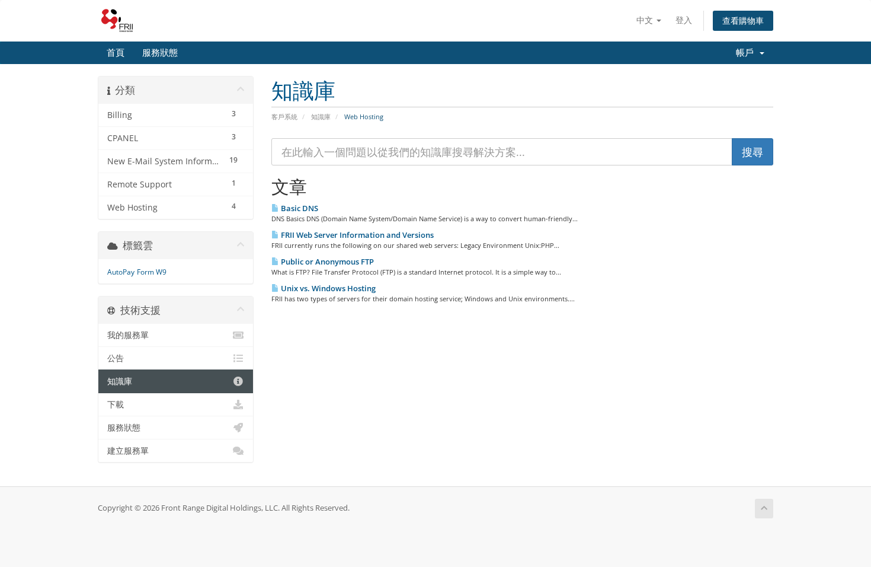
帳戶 (747, 52)
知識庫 (321, 116)
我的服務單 (128, 335)
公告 (115, 358)
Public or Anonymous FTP (326, 261)
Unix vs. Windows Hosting (327, 288)
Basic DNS (298, 208)
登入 (683, 20)
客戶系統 (284, 116)
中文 (645, 20)
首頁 (115, 52)
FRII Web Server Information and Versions (356, 235)
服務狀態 (160, 52)
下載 (115, 404)
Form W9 (151, 272)
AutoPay (121, 272)
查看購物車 (743, 20)
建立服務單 (128, 450)
